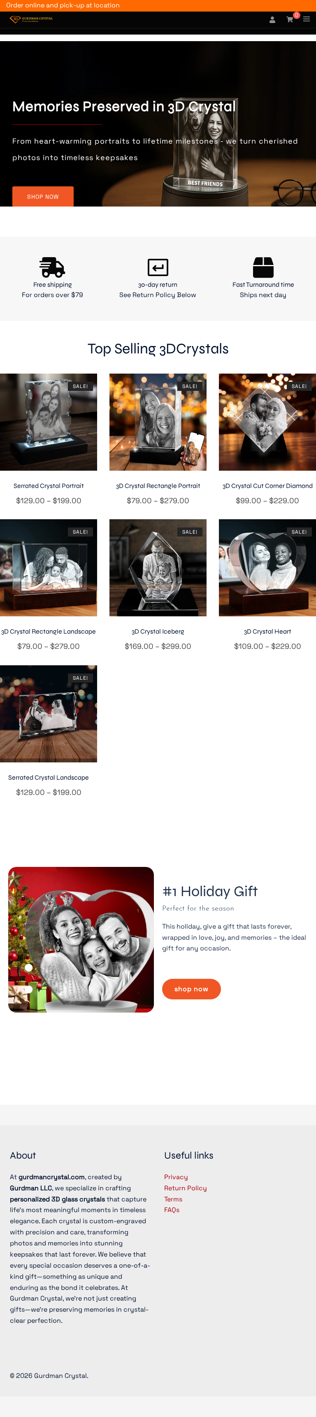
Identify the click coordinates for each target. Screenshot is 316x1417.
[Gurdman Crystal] (31, 19)
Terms (173, 1199)
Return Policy (185, 1188)
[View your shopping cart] (289, 19)
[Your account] (273, 19)
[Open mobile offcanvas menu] (306, 19)
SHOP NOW (43, 196)
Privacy (176, 1177)
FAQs (171, 1210)
